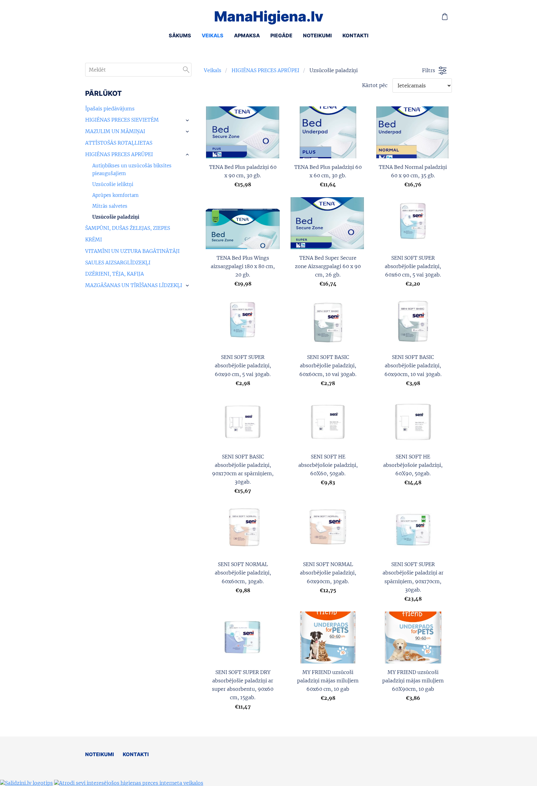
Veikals (212, 70)
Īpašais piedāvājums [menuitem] (110, 108)
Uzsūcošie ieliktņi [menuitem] (112, 184)
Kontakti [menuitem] (355, 35)
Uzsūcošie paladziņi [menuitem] (115, 217)
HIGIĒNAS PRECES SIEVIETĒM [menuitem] (122, 120)
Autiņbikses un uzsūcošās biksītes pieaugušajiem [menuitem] (132, 170)
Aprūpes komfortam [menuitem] (115, 195)
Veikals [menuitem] (212, 35)
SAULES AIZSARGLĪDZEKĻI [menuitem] (117, 262)
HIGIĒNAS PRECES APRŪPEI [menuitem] (119, 154)
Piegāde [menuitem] (281, 35)
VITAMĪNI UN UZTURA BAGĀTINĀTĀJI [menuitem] (132, 251)
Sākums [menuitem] (180, 35)
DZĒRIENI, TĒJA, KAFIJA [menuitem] (114, 274)
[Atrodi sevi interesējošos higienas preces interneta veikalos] (128, 783)
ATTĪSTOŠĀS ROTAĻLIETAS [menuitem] (118, 143)
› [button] (188, 120)
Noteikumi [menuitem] (317, 35)
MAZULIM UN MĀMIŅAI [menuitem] (115, 131)
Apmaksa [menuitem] (247, 35)
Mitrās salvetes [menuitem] (109, 206)
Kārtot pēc (375, 85)
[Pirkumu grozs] (445, 17)
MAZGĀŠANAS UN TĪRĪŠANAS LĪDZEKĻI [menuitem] (133, 285)
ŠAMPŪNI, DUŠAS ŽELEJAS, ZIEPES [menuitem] (127, 228)
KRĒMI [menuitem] (93, 239)
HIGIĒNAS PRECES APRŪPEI (265, 70)
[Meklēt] (186, 69)
